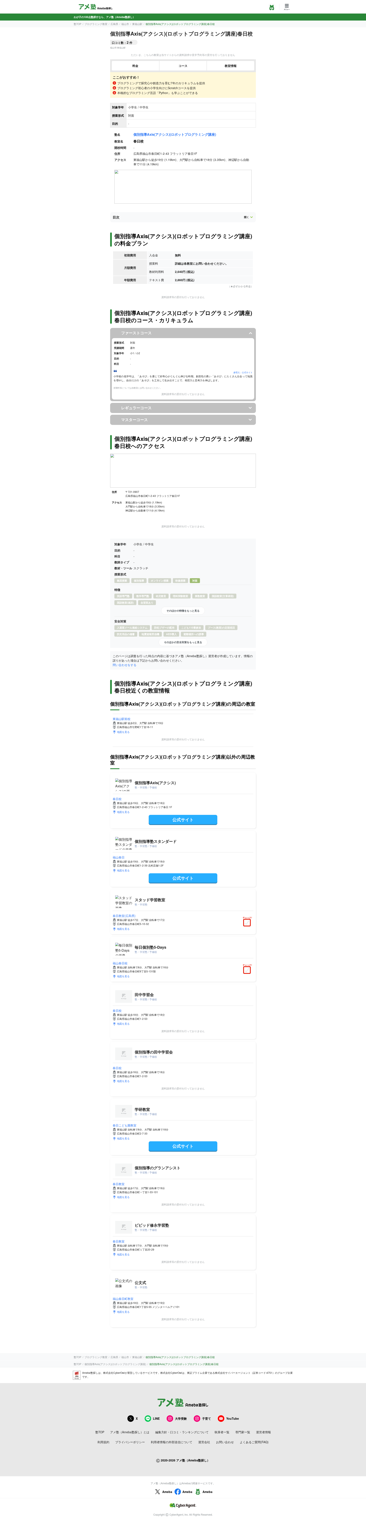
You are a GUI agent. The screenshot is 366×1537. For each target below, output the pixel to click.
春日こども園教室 (124, 1125)
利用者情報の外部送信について (171, 1442)
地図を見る (123, 732)
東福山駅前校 (121, 719)
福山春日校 (120, 963)
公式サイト (183, 819)
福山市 (125, 24)
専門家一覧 (242, 1432)
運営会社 (204, 1442)
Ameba (167, 1492)
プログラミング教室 (96, 24)
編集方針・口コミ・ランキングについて (182, 1432)
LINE (156, 1418)
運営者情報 (263, 1432)
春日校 (117, 799)
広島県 (114, 24)
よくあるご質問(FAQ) (254, 1442)
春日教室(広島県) (124, 916)
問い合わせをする (124, 665)
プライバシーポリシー (130, 1442)
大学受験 (181, 1418)
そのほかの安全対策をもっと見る (183, 642)
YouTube (232, 1418)
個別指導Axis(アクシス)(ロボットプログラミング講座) (174, 134)
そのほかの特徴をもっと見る (183, 610)
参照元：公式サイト (242, 372)
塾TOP (77, 24)
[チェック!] (248, 923)
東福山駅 (137, 24)
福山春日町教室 (123, 1298)
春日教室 (119, 1184)
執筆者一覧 (222, 1432)
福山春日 (119, 857)
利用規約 (103, 1442)
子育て (206, 1418)
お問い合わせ (225, 1442)
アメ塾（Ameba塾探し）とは (129, 1432)
